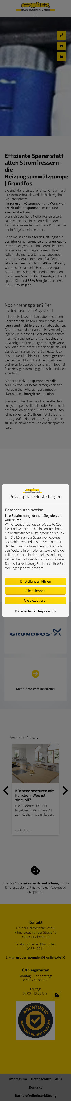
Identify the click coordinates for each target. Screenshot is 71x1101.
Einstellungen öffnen (35, 581)
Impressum (47, 611)
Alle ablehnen (35, 591)
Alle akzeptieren (35, 600)
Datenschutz (25, 611)
